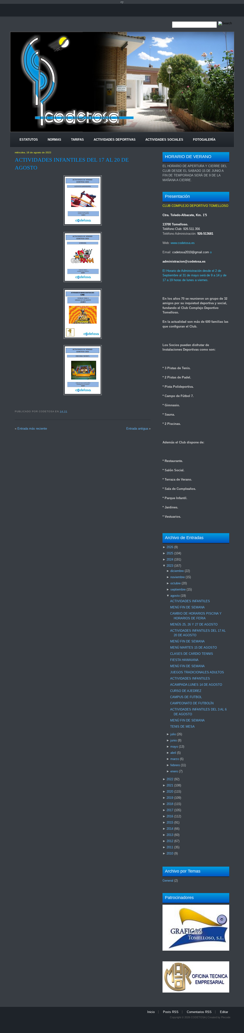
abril (173, 753)
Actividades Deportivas (115, 139)
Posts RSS (170, 1012)
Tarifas (77, 139)
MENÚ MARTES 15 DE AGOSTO (193, 647)
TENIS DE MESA (182, 726)
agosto (175, 595)
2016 (170, 816)
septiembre (178, 589)
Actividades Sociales (164, 139)
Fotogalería (204, 139)
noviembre (177, 577)
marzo (174, 759)
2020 (170, 791)
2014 (170, 828)
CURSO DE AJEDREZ (185, 691)
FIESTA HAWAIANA (184, 660)
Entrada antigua (137, 428)
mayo (174, 746)
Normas (54, 139)
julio (173, 734)
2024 (170, 559)
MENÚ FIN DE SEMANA (187, 607)
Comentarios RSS (199, 1012)
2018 (170, 804)
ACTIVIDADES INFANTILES (190, 601)
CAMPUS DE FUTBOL (186, 697)
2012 (170, 841)
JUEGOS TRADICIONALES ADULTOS (197, 672)
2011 (170, 847)
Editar (224, 1012)
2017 (170, 810)
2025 (170, 553)
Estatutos (29, 139)
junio (173, 740)
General (168, 880)
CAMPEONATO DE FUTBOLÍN (192, 703)
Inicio (151, 1012)
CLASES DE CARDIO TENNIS (191, 654)
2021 (170, 785)
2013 (170, 835)
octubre (175, 583)
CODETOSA (198, 1017)
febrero (175, 765)
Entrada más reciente (32, 428)
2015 (170, 822)
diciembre (177, 571)
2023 (170, 565)
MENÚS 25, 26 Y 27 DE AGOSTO (194, 624)
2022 (170, 779)
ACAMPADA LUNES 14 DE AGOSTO (196, 684)
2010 (170, 853)
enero (174, 771)
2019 (170, 798)
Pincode (225, 1017)
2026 (170, 547)
